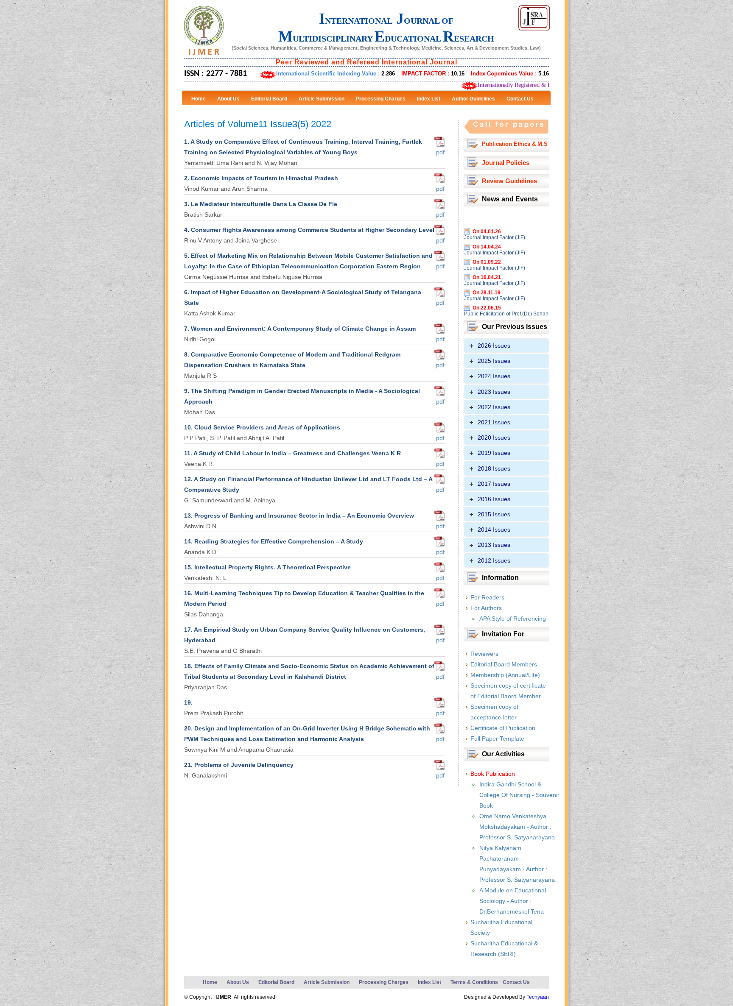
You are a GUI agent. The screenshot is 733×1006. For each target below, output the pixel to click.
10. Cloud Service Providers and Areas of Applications (262, 427)
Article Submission (327, 982)
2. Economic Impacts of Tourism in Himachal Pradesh (261, 178)
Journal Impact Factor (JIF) (494, 224)
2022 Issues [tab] (494, 407)
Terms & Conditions (474, 982)
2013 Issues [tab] (494, 544)
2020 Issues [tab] (494, 437)
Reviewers (484, 653)
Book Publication (492, 773)
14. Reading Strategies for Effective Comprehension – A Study (273, 541)
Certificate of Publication (502, 728)
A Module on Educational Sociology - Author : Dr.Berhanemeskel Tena (512, 901)
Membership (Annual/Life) (505, 675)
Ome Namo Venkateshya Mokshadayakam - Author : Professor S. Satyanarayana (517, 827)
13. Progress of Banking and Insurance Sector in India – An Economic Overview (299, 515)
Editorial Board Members (503, 664)
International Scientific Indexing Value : (335, 73)
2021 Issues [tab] (494, 422)
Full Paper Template (497, 738)
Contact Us (516, 982)
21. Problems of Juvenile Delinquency (239, 764)
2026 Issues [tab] (494, 345)
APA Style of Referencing (512, 618)
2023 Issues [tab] (494, 391)
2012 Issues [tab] (494, 560)
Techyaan (537, 997)
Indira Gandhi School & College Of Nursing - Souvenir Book (519, 795)
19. (188, 702)
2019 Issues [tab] (494, 452)
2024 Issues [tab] (494, 376)
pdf (439, 152)
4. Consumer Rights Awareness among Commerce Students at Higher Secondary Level (309, 229)
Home (210, 982)
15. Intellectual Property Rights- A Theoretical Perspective (267, 567)
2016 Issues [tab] (494, 499)
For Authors (486, 608)
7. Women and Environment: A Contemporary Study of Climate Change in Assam (300, 328)
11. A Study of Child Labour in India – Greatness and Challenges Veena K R (292, 453)
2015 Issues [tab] (494, 514)
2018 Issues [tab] (494, 468)
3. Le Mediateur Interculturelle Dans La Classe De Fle (260, 204)
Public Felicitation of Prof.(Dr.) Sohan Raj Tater (506, 303)
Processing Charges (383, 982)
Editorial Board (276, 982)
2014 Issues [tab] (494, 529)
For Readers (487, 597)
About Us (238, 982)
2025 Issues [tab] (494, 360)
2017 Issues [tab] (494, 483)
